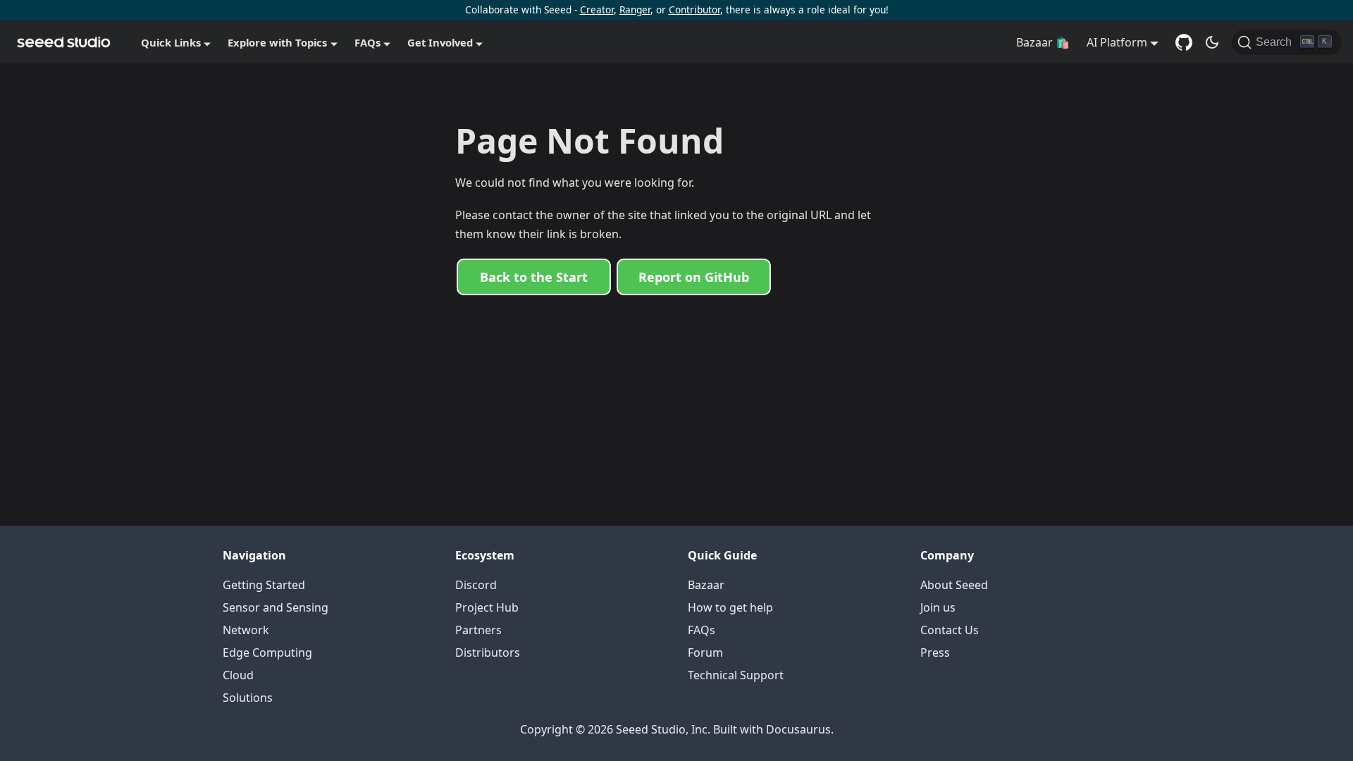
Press (935, 652)
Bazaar (706, 585)
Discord (476, 585)
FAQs (701, 630)
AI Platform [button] (1117, 42)
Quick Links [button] (171, 42)
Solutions (248, 697)
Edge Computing (267, 652)
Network (246, 630)
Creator (597, 9)
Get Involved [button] (440, 42)
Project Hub (487, 607)
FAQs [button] (367, 42)
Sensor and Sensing (275, 607)
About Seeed (954, 585)
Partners (478, 630)
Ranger (634, 9)
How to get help (730, 607)
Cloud (238, 675)
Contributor (694, 9)
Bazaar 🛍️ (1043, 42)
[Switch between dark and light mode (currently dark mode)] (1212, 42)
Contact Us (949, 630)
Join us (938, 607)
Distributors (487, 652)
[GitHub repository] (1184, 42)
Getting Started (264, 585)
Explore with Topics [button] (277, 42)
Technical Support (736, 675)
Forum (705, 652)
